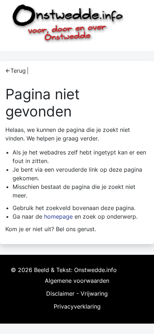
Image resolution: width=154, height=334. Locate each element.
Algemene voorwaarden (77, 280)
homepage (58, 216)
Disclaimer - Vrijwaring (77, 293)
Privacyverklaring (77, 306)
